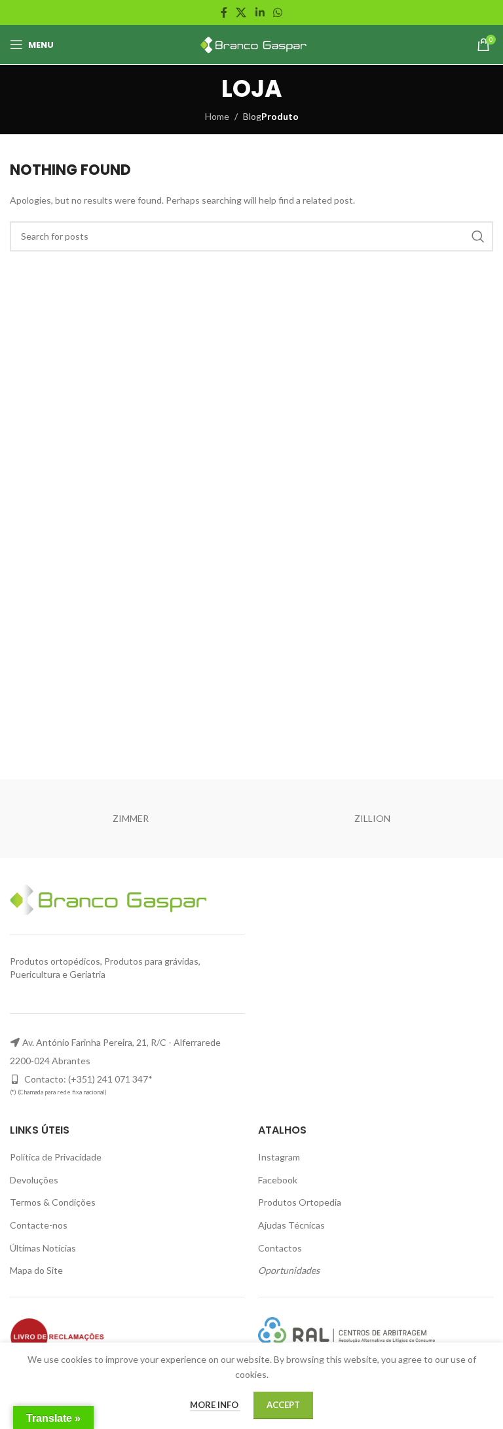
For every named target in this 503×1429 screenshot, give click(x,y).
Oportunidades (289, 1270)
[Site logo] (251, 43)
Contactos (280, 1247)
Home (217, 116)
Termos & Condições (53, 1202)
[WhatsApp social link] (277, 12)
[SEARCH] (478, 236)
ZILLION (372, 818)
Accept (283, 1405)
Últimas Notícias (43, 1247)
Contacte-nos (38, 1225)
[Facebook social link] (223, 12)
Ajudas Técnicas (291, 1225)
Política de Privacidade (56, 1156)
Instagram (279, 1156)
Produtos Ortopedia (299, 1202)
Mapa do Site (36, 1270)
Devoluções (34, 1179)
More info (215, 1405)
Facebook (277, 1179)
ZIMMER (131, 818)
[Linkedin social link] (260, 12)
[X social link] (241, 12)
